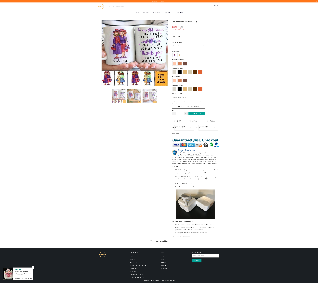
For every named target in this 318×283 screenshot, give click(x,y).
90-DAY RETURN (186, 236)
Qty (173, 110)
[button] (146, 13)
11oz (174, 36)
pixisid (157, 280)
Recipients (163, 262)
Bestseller (163, 265)
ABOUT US (132, 259)
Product (163, 259)
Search (132, 256)
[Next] (169, 53)
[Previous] (100, 53)
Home (162, 256)
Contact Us (164, 268)
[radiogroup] (188, 55)
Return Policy (133, 271)
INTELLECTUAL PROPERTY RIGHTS (139, 265)
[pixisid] (101, 6)
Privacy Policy (133, 268)
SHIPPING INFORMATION (136, 274)
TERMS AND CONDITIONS (137, 277)
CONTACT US (133, 262)
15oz (179, 36)
